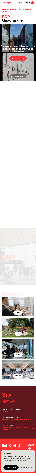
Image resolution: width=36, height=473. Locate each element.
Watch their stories (18, 58)
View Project (8, 257)
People (18, 355)
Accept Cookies (11, 467)
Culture (18, 312)
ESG (18, 333)
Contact (27, 2)
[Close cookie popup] (32, 452)
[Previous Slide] (3, 215)
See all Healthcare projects (13, 262)
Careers (18, 375)
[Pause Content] (11, 76)
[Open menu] (32, 2)
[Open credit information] (1, 283)
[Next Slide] (6, 215)
